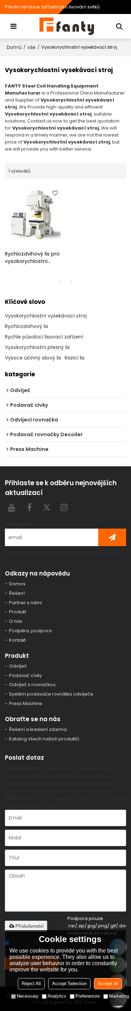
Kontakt (17, 640)
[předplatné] (112, 537)
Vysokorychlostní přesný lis (37, 347)
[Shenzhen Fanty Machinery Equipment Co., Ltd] (67, 26)
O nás (15, 621)
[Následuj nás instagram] (64, 507)
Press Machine (25, 703)
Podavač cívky (25, 675)
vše (31, 47)
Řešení (17, 593)
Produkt (17, 612)
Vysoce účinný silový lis (33, 357)
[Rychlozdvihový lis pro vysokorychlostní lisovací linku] (33, 214)
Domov (17, 584)
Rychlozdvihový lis (26, 326)
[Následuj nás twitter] (47, 507)
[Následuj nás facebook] (29, 507)
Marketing (119, 996)
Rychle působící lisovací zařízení (44, 336)
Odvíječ (18, 666)
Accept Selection (69, 983)
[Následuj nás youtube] (12, 507)
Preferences (87, 996)
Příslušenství (29, 926)
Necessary (27, 996)
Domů (14, 47)
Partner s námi (25, 603)
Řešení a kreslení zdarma (38, 729)
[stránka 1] (59, 281)
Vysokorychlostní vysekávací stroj (46, 315)
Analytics (57, 996)
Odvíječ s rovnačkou (32, 685)
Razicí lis (75, 357)
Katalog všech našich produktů (44, 739)
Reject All (31, 983)
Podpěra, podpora (30, 631)
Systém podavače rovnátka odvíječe (51, 694)
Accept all (108, 983)
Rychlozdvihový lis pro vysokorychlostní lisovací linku (32, 257)
